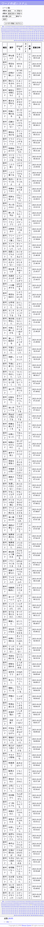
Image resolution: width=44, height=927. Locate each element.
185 (34, 38)
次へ (42, 40)
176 (15, 38)
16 (23, 26)
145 (34, 35)
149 (43, 35)
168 (41, 37)
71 (21, 30)
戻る (8, 922)
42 (20, 28)
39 (15, 28)
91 (9, 31)
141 (26, 35)
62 (8, 30)
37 (12, 28)
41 (18, 28)
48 (29, 28)
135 (13, 35)
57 (43, 28)
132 (7, 35)
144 (32, 35)
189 (43, 38)
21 (30, 26)
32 (5, 28)
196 (27, 40)
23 (33, 26)
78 (32, 30)
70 (20, 30)
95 (15, 31)
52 (35, 28)
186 (36, 38)
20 (29, 26)
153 (9, 37)
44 (23, 28)
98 (20, 31)
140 (24, 35)
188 (41, 38)
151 (5, 37)
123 (30, 33)
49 (30, 28)
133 (9, 35)
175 (13, 38)
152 (7, 37)
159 (22, 37)
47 (27, 28)
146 (36, 35)
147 (38, 35)
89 (6, 31)
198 (32, 40)
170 (3, 38)
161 (26, 37)
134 (11, 35)
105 (34, 31)
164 (32, 37)
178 (19, 38)
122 (28, 33)
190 (15, 40)
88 (5, 31)
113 (9, 33)
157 (17, 37)
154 (11, 37)
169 (43, 37)
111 (5, 33)
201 (38, 40)
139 (22, 35)
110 (3, 33)
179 (22, 38)
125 (34, 33)
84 (41, 30)
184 (32, 38)
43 (21, 28)
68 (17, 30)
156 (15, 37)
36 (11, 28)
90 (8, 31)
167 (38, 37)
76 (29, 30)
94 (14, 31)
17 (24, 26)
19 (27, 26)
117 (17, 33)
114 (11, 33)
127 (38, 33)
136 (15, 35)
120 (24, 33)
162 (28, 37)
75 (27, 30)
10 (14, 26)
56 (41, 28)
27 (40, 26)
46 (26, 28)
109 (43, 31)
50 (32, 28)
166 (36, 37)
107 (38, 31)
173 (9, 38)
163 (30, 37)
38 (14, 28)
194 (23, 40)
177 (17, 38)
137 (17, 35)
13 (18, 26)
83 (40, 30)
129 (43, 33)
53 (37, 28)
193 (21, 40)
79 (33, 30)
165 (34, 37)
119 (22, 33)
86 (2, 31)
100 (24, 31)
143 (30, 35)
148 (41, 35)
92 (11, 31)
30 (1, 28)
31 (3, 28)
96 (17, 31)
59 (3, 30)
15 (21, 26)
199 (34, 40)
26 (38, 26)
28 (41, 26)
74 (26, 30)
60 (5, 30)
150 (3, 37)
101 (26, 31)
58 (1, 30)
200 (36, 40)
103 (30, 31)
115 (13, 33)
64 (11, 30)
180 (24, 38)
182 (28, 38)
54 (38, 28)
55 (40, 28)
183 (30, 38)
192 (19, 40)
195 (25, 40)
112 (7, 33)
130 (3, 35)
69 (18, 30)
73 (24, 30)
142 (28, 35)
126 (36, 33)
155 (13, 37)
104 (32, 31)
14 (20, 26)
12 (17, 26)
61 (6, 30)
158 (19, 37)
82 (38, 30)
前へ (3, 26)
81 (37, 30)
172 (7, 38)
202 (40, 40)
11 (15, 26)
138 (19, 35)
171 (5, 38)
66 (14, 30)
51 (33, 28)
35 (9, 28)
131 (5, 35)
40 (17, 28)
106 (36, 31)
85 (43, 30)
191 (17, 40)
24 (35, 26)
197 (29, 40)
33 (6, 28)
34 (8, 28)
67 (15, 30)
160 (24, 37)
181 (26, 38)
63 (9, 30)
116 (15, 33)
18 (26, 26)
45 (24, 28)
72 (23, 30)
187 (38, 38)
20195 (10, 918)
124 (32, 33)
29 (43, 26)
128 (41, 33)
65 (12, 30)
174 (11, 38)
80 (35, 30)
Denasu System (26, 925)
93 (12, 31)
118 (19, 33)
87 (3, 31)
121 (26, 33)
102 (28, 31)
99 (22, 31)
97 (18, 31)
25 (37, 26)
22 (32, 26)
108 (41, 31)
